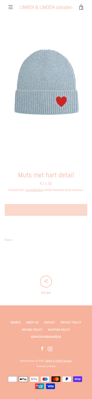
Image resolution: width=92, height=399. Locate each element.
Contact (49, 322)
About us (32, 322)
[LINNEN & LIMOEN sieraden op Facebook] (42, 349)
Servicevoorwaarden (46, 337)
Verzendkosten (34, 190)
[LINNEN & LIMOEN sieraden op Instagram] (50, 349)
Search (16, 322)
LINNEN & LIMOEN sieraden (46, 7)
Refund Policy (32, 330)
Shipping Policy (59, 330)
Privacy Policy (71, 322)
